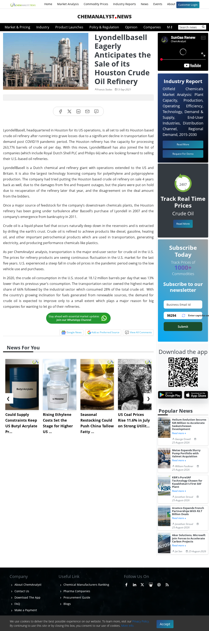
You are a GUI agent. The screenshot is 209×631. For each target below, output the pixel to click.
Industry (42, 27)
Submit (183, 326)
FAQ (17, 604)
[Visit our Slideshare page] (151, 584)
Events (157, 4)
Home (48, 4)
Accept (165, 624)
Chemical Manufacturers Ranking (86, 585)
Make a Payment (25, 610)
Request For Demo (182, 154)
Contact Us (21, 591)
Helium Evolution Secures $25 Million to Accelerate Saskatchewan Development (189, 424)
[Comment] (96, 111)
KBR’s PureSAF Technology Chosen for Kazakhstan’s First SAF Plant (187, 482)
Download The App (27, 597)
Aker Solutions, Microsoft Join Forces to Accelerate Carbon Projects (189, 538)
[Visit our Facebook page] (126, 584)
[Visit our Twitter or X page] (142, 584)
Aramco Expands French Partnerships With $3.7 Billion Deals (188, 511)
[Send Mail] (87, 111)
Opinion (131, 27)
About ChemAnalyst (27, 585)
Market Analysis (68, 4)
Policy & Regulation (104, 27)
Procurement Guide (76, 597)
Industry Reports (124, 4)
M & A (171, 27)
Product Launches (69, 27)
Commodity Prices (96, 4)
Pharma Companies (76, 591)
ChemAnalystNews (104, 16)
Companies (152, 27)
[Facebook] (60, 111)
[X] (69, 111)
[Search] (203, 27)
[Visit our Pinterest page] (159, 584)
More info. (127, 626)
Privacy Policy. (140, 621)
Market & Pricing (17, 27)
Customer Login (188, 5)
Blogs (67, 604)
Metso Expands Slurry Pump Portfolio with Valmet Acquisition (186, 453)
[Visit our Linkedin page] (134, 584)
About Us (173, 4)
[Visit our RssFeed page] (167, 584)
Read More (183, 224)
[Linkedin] (78, 111)
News (144, 4)
